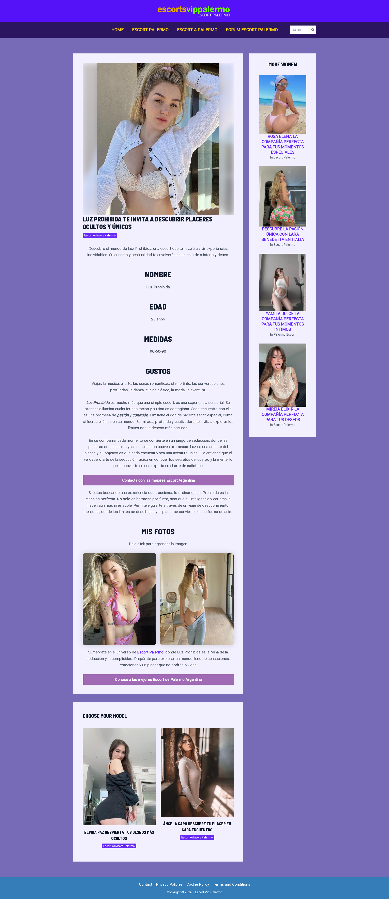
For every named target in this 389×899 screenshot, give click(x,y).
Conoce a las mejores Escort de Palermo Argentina (158, 679)
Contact (145, 884)
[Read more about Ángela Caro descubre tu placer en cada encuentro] (197, 772)
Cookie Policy (197, 884)
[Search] (313, 30)
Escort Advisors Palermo (100, 235)
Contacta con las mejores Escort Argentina (158, 480)
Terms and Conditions (231, 884)
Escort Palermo (150, 652)
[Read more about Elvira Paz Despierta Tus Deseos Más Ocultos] (119, 776)
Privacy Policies (169, 884)
